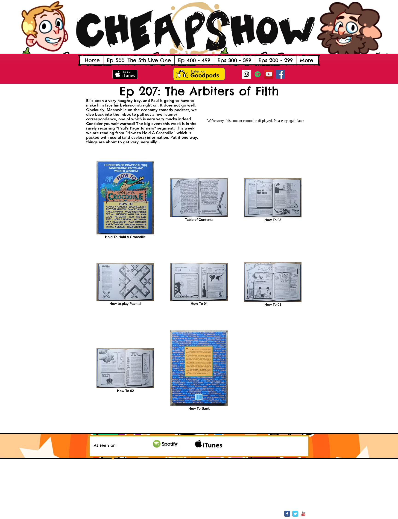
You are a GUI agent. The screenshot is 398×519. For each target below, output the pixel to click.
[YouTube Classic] (303, 514)
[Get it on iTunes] (125, 74)
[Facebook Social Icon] (280, 74)
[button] (194, 60)
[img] (165, 443)
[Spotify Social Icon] (257, 74)
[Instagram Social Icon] (246, 74)
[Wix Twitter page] (295, 514)
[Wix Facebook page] (287, 514)
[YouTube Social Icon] (268, 74)
